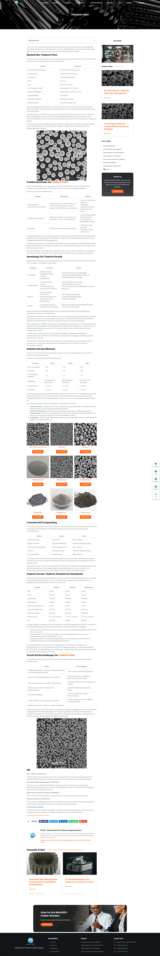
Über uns (110, 3)
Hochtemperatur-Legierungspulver (112, 149)
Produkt (56, 3)
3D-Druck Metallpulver (109, 146)
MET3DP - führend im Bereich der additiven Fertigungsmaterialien (61, 830)
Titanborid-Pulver (32, 47)
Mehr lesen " (32, 889)
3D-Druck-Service (96, 3)
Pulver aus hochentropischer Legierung (114, 159)
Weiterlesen (38, 451)
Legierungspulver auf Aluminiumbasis (113, 152)
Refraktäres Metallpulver (110, 162)
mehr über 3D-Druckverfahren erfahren (38, 815)
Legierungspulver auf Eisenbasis (112, 166)
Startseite (45, 3)
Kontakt (129, 3)
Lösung (67, 3)
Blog (120, 3)
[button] (94, 40)
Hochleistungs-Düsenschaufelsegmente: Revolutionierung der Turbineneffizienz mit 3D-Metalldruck (43, 882)
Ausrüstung (80, 3)
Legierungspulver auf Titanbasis (112, 156)
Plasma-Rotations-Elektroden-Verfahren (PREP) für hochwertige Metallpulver (116, 126)
